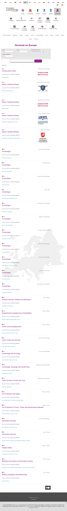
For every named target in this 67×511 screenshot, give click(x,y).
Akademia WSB (5, 77)
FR (26, 2)
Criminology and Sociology (11, 353)
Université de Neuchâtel (7, 171)
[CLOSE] (35, 507)
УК (64, 2)
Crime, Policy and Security (11, 340)
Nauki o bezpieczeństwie (10, 84)
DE (16, 2)
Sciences (56, 20)
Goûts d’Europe (42, 28)
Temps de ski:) (53, 28)
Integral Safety (7, 448)
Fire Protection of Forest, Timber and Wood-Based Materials (23, 407)
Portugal (57, 35)
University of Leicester (6, 157)
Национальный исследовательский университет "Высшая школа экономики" (18, 467)
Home (22, 13)
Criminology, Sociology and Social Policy (16, 367)
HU (31, 2)
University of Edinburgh (7, 386)
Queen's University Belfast (7, 225)
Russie (62, 35)
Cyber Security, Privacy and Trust (13, 380)
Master (44, 13)
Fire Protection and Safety (11, 394)
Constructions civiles (9, 71)
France (32, 35)
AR (58, 4)
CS (11, 2)
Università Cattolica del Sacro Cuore (9, 198)
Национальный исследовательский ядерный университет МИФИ (16, 440)
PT (45, 2)
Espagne (27, 35)
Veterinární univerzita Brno (7, 305)
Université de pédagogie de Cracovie (9, 121)
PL (40, 2)
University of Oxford (6, 279)
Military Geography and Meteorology (14, 474)
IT (35, 2)
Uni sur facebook (14, 28)
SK (54, 2)
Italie (47, 35)
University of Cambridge (7, 211)
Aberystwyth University (6, 292)
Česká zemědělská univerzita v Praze (9, 413)
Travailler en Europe (48, 21)
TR (59, 2)
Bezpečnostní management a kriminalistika (16, 313)
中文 (64, 4)
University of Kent (5, 184)
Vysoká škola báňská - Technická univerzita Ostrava (12, 400)
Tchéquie (36, 39)
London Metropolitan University (8, 346)
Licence (38, 13)
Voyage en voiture (32, 29)
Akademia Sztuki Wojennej (7, 90)
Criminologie (6, 151)
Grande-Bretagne (39, 35)
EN (6, 2)
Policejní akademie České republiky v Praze (11, 319)
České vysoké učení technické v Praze (10, 332)
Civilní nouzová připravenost (11, 326)
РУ (49, 2)
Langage (11, 20)
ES (21, 2)
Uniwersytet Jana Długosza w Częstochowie (11, 138)
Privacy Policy (26, 506)
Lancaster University (6, 238)
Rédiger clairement (21, 20)
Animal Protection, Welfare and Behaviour (16, 299)
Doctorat (57, 13)
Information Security (9, 421)
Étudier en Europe (7, 35)
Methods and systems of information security (17, 461)
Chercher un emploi (39, 21)
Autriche (21, 35)
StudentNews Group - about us (33, 497)
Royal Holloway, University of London (9, 265)
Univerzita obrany (5, 480)
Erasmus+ (31, 20)
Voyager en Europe (24, 29)
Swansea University (6, 252)
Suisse (30, 39)
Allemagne (15, 35)
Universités (30, 13)
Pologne (51, 35)
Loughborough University (7, 373)
